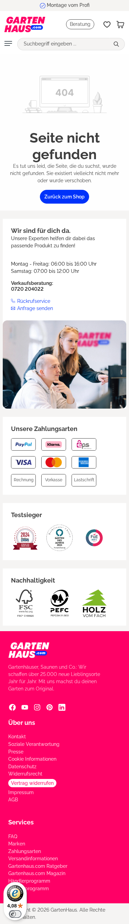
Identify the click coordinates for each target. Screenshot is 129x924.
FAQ (12, 836)
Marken (16, 843)
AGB (13, 799)
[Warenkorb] (120, 24)
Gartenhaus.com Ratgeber (37, 866)
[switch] (15, 914)
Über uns (21, 722)
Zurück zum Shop (64, 196)
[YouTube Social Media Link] (25, 707)
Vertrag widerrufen (32, 783)
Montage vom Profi (68, 5)
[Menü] (8, 44)
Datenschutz (22, 766)
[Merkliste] (107, 24)
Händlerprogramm (29, 881)
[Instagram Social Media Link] (37, 707)
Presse (15, 751)
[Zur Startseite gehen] (24, 24)
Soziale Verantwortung (34, 744)
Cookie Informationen (32, 759)
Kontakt (17, 736)
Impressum (21, 792)
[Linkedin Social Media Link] (62, 707)
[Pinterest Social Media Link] (49, 707)
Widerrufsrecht (25, 774)
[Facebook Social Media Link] (12, 707)
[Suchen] (117, 44)
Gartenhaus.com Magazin (36, 873)
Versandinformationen (33, 858)
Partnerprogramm (28, 888)
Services (21, 822)
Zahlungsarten (24, 851)
